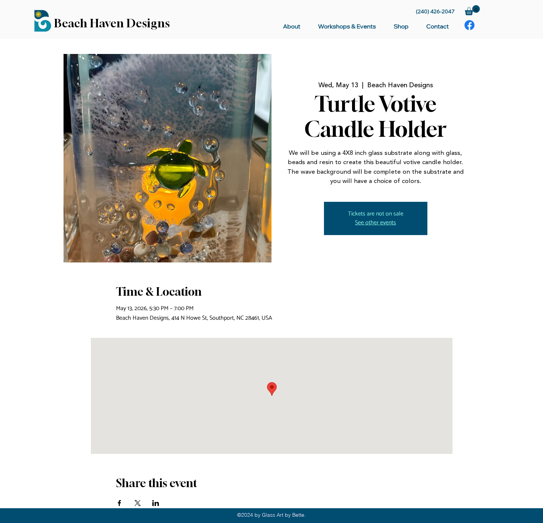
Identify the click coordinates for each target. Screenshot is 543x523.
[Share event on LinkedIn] (155, 503)
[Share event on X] (137, 503)
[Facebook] (469, 25)
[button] (472, 10)
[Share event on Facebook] (119, 503)
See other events (375, 223)
